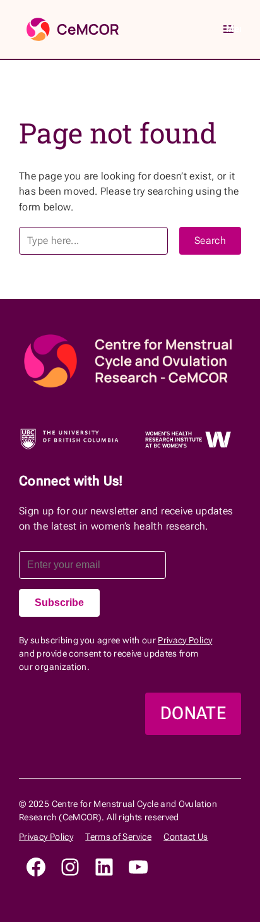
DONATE (193, 713)
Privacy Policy (185, 640)
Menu (233, 28)
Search (210, 240)
